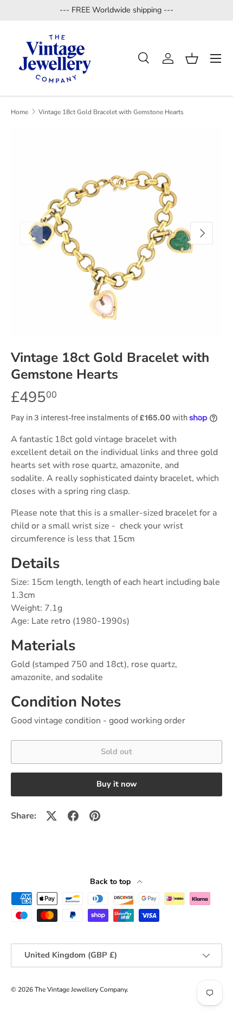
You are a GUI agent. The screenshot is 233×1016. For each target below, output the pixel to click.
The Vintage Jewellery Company (81, 989)
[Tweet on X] (51, 816)
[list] (116, 233)
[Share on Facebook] (73, 816)
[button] (192, 58)
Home (19, 112)
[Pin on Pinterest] (95, 816)
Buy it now (116, 784)
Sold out (116, 751)
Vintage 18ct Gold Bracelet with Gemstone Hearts (111, 112)
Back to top (111, 881)
